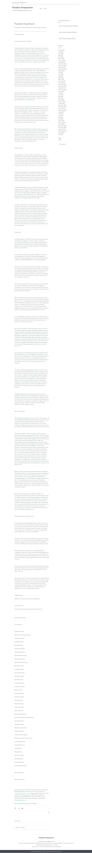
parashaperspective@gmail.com (19, 2)
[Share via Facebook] (15, 808)
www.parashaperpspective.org (21, 10)
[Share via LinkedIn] (22, 808)
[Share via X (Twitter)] (18, 808)
